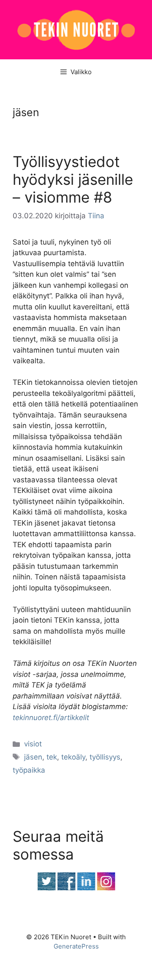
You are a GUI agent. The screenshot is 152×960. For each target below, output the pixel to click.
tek (51, 757)
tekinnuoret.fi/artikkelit (51, 717)
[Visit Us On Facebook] (66, 888)
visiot (33, 744)
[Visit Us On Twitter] (46, 888)
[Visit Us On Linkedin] (86, 888)
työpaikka (29, 770)
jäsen (33, 757)
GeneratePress (76, 946)
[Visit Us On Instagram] (106, 888)
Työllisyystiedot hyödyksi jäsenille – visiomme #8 (73, 179)
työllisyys (105, 757)
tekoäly (73, 757)
